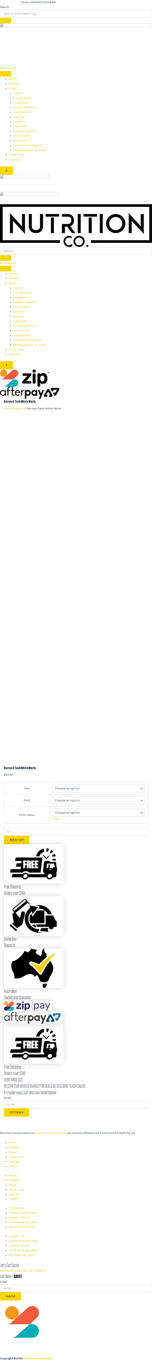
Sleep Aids (20, 126)
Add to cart (17, 839)
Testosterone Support (27, 145)
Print (27, 800)
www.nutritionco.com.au (50, 1133)
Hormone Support (25, 131)
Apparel (18, 121)
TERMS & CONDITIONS (23, 1213)
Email (7, 1098)
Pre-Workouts (22, 98)
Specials (19, 117)
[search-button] (5, 258)
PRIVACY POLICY (19, 1217)
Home (13, 79)
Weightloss (20, 102)
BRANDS (14, 83)
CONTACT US (17, 1208)
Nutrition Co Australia (37, 1358)
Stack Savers (22, 112)
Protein (18, 93)
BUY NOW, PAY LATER (22, 1227)
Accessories (21, 140)
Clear (56, 819)
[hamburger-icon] (5, 74)
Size (26, 788)
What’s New (17, 155)
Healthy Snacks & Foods (29, 150)
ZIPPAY (13, 1166)
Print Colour (27, 815)
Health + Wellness (25, 107)
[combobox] (76, 13)
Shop (12, 88)
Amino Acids (21, 135)
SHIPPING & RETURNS (23, 1222)
